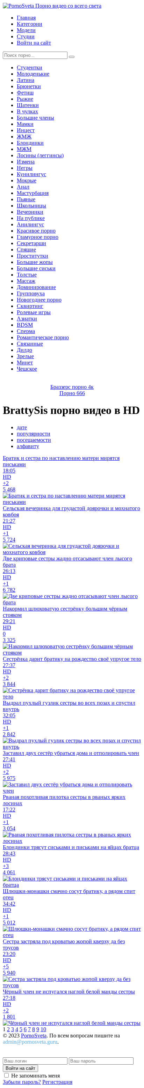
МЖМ (24, 149)
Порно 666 (72, 393)
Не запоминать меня (35, 1076)
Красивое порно (36, 231)
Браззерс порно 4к (72, 387)
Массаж (26, 281)
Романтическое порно (43, 337)
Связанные (30, 344)
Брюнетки (29, 86)
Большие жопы (35, 262)
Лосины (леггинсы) (40, 155)
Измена (26, 162)
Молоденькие (33, 74)
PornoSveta (33, 1035)
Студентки (29, 67)
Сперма (26, 331)
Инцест (26, 130)
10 (43, 1029)
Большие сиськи (36, 268)
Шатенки (28, 105)
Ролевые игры (34, 312)
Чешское (27, 369)
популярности (33, 434)
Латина (25, 80)
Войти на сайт (34, 43)
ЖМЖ (24, 136)
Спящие (26, 249)
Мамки (25, 124)
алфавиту (28, 446)
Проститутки (32, 256)
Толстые (27, 275)
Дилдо (24, 350)
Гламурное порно (37, 237)
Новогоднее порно (39, 300)
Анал (23, 187)
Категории (29, 24)
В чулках (27, 111)
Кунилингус (31, 174)
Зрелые (25, 356)
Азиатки (27, 319)
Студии (26, 36)
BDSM (25, 325)
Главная (26, 18)
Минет (25, 362)
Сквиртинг (30, 306)
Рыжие (25, 99)
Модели (26, 30)
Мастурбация (33, 193)
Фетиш (25, 93)
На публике (31, 218)
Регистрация (57, 1082)
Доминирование (36, 287)
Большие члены (35, 118)
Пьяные (26, 199)
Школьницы (31, 206)
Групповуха (31, 293)
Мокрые (26, 180)
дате (22, 427)
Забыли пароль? (22, 1082)
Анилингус (30, 224)
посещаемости (34, 440)
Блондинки (30, 143)
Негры (25, 168)
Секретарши (31, 243)
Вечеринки (30, 212)
